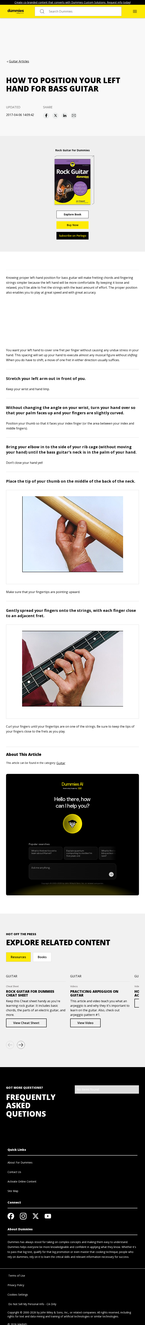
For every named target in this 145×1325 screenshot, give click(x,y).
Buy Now (72, 225)
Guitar (60, 763)
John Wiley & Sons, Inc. (54, 1312)
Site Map (13, 1191)
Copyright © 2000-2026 (22, 1312)
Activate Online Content (22, 1181)
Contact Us (14, 1172)
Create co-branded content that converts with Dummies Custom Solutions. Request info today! (73, 2)
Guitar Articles (19, 61)
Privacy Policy (16, 1285)
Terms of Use (16, 1275)
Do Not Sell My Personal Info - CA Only (32, 1304)
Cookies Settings (18, 1294)
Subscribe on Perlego (72, 235)
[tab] (18, 957)
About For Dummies (20, 1162)
